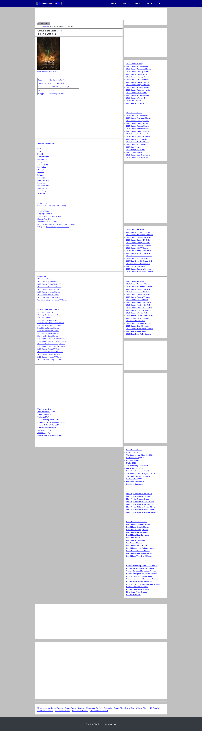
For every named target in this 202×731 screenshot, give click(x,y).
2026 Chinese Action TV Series (138, 232)
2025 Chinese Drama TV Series (138, 292)
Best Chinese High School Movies (139, 553)
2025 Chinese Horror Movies (137, 129)
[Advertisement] (91, 14)
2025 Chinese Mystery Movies (137, 134)
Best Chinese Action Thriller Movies (50, 323)
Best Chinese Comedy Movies (137, 527)
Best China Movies (44, 317)
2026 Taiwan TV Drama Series (138, 264)
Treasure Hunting (63, 227)
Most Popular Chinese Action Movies (51, 338)
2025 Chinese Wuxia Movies (137, 158)
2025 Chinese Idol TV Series (137, 300)
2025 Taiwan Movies (134, 152)
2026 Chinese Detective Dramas (138, 269)
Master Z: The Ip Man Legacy (49, 422)
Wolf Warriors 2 (43, 412)
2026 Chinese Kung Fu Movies (138, 85)
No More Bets (131, 479)
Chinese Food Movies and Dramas (139, 576)
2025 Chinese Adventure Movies (138, 118)
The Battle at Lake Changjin (137, 455)
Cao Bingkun (42, 159)
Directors (81, 708)
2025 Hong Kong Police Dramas (138, 334)
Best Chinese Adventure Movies (49, 325)
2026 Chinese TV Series (135, 229)
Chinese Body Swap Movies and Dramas (141, 566)
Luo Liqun (41, 178)
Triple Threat (42, 414)
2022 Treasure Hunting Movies (48, 297)
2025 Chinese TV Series (135, 281)
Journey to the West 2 (45, 425)
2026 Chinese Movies (134, 64)
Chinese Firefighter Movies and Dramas (141, 574)
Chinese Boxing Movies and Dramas (140, 568)
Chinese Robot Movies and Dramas (139, 581)
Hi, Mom (129, 460)
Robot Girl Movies (133, 595)
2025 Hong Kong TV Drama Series (139, 315)
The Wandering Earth (45, 420)
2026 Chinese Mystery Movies (137, 87)
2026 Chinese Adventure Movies (138, 69)
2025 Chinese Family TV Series (138, 294)
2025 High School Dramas (136, 331)
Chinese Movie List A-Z (99, 711)
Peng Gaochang (43, 180)
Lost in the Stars (132, 484)
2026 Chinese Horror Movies (137, 82)
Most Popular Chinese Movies (48, 315)
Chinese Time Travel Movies (137, 587)
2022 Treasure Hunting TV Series (49, 360)
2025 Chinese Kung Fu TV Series (139, 302)
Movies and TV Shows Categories (99, 708)
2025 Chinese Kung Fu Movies (138, 131)
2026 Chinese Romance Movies (138, 90)
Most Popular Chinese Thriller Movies (51, 346)
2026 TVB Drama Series (135, 266)
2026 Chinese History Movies (137, 79)
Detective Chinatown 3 (135, 471)
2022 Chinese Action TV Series (48, 349)
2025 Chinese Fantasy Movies (137, 126)
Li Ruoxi (40, 175)
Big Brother (42, 430)
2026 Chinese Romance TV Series (139, 256)
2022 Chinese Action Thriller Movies (50, 284)
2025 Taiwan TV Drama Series (138, 318)
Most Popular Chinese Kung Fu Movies (141, 512)
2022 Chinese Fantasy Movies (48, 289)
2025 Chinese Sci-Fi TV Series (137, 310)
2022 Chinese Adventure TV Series (50, 352)
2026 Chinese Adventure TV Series (139, 235)
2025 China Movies (133, 147)
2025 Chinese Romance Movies (138, 136)
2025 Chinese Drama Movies (137, 123)
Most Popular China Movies (47, 336)
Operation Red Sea (133, 481)
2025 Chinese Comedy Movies (137, 121)
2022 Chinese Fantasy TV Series (49, 354)
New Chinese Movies (62, 711)
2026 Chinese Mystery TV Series (138, 253)
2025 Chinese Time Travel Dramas (139, 329)
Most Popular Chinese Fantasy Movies (51, 344)
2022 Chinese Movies (43, 26)
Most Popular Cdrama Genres (138, 499)
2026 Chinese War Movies (136, 98)
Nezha (128, 463)
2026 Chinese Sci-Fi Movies (136, 93)
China (46, 211)
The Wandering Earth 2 (135, 476)
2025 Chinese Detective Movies (138, 155)
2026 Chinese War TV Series (137, 258)
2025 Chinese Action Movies (137, 115)
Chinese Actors (70, 708)
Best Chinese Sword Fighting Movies (140, 548)
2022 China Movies (44, 279)
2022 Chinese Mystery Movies (48, 292)
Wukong (40, 417)
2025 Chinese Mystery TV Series (138, 305)
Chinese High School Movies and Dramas (142, 579)
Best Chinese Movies (45, 312)
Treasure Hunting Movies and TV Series (52, 300)
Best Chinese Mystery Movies (48, 331)
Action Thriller (51, 227)
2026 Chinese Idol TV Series (137, 248)
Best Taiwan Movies (134, 543)
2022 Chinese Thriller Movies (48, 295)
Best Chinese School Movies (136, 545)
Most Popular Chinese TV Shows (138, 496)
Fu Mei (40, 154)
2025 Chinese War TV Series (137, 313)
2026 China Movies (133, 100)
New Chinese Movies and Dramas (50, 708)
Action (45, 224)
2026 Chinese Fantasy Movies (137, 77)
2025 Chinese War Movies (136, 144)
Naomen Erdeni (43, 186)
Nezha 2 (129, 452)
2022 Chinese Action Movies (48, 281)
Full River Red (131, 468)
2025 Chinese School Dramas (137, 326)
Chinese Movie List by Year (124, 708)
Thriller (73, 224)
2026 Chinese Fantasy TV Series (138, 245)
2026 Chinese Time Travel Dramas (139, 272)
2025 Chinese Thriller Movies (137, 142)
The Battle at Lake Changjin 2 (137, 474)
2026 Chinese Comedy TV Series (138, 237)
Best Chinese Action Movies (47, 320)
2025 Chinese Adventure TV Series (139, 287)
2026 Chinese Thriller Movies (137, 95)
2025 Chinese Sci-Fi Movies (136, 139)
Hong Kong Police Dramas (136, 592)
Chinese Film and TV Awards (147, 708)
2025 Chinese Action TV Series (138, 284)
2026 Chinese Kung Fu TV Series (139, 250)
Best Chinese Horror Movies (137, 532)
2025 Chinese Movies (134, 113)
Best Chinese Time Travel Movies (139, 556)
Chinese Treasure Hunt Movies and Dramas (143, 584)
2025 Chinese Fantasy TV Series (138, 297)
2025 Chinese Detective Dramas (138, 323)
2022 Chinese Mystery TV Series (49, 357)
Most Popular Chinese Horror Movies (140, 509)
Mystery (66, 224)
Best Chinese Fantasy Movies (48, 328)
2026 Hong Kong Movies (135, 103)
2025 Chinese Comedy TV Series (138, 289)
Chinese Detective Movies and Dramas (141, 571)
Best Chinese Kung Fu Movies (137, 535)
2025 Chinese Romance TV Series (139, 308)
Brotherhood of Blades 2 (46, 435)
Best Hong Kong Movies (135, 540)
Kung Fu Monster (44, 427)
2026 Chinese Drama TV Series (138, 240)
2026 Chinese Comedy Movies (137, 72)
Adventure (59, 224)
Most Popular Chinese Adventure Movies (52, 341)
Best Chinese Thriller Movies (48, 333)
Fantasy (51, 224)
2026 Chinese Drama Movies (137, 74)
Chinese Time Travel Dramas (137, 589)
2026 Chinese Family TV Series (138, 243)
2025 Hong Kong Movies (135, 150)
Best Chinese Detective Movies (138, 551)
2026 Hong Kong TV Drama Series (139, 261)
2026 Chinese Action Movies (137, 66)
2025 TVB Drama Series (135, 321)
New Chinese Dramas (80, 711)
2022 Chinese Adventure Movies (49, 287)
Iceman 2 (41, 433)
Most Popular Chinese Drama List (139, 494)
